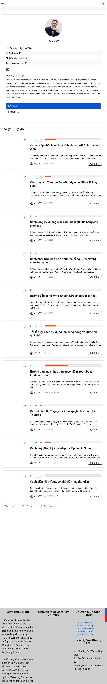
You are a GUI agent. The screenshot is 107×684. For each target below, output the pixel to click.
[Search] (102, 3)
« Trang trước (9, 506)
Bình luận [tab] (15, 111)
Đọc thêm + (95, 163)
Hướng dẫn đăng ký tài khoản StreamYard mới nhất (63, 296)
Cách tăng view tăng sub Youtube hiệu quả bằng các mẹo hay (64, 223)
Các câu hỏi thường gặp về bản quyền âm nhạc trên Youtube (63, 413)
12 (58, 392)
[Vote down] (36, 140)
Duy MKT (37, 163)
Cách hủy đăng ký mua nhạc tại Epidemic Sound (61, 448)
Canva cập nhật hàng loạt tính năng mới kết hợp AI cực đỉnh (65, 147)
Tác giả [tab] (15, 106)
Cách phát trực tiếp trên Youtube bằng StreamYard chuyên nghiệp (63, 260)
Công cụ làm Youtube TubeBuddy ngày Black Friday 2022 (63, 184)
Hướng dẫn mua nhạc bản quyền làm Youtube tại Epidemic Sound (61, 373)
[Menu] (3, 3)
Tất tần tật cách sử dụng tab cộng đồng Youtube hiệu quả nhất (64, 333)
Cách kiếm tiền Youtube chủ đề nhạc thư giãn (59, 481)
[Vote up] (41, 140)
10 (41, 506)
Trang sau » (49, 506)
